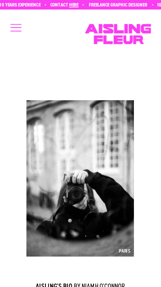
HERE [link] (72, 4)
